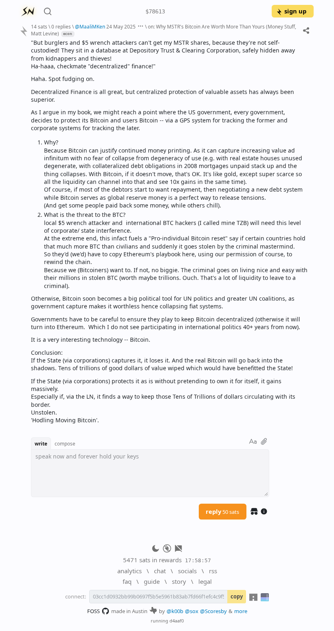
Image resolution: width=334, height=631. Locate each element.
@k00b (175, 611)
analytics (129, 571)
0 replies (61, 26)
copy (237, 596)
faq (127, 581)
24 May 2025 (121, 26)
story (179, 581)
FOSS (93, 611)
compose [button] (65, 443)
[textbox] (169, 231)
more (240, 611)
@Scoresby (213, 611)
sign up (295, 11)
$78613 (155, 11)
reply (222, 511)
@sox (191, 611)
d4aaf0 (176, 621)
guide (152, 581)
